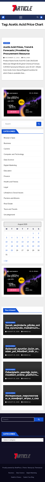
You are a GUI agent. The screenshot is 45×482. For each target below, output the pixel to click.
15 (33, 242)
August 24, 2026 (13, 402)
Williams (26, 57)
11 (12, 242)
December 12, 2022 (12, 57)
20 (22, 246)
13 (22, 242)
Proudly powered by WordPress (12, 467)
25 (12, 250)
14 (28, 242)
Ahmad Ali (27, 331)
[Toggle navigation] (21, 17)
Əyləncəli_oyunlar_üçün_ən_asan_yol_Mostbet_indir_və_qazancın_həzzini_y (22, 351)
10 (6, 242)
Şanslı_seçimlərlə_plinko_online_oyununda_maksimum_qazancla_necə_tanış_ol (22, 328)
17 (6, 246)
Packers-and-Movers (12, 198)
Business (6, 43)
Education (8, 171)
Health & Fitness (16, 477)
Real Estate (8, 204)
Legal (6, 187)
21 (28, 246)
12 (17, 242)
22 (33, 246)
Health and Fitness (11, 182)
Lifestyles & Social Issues (13, 193)
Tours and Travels (10, 209)
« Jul (5, 261)
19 (17, 246)
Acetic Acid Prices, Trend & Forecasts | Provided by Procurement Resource (18, 50)
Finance (7, 176)
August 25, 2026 (13, 331)
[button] (37, 17)
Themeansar (38, 467)
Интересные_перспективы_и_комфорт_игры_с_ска (22, 397)
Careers (7, 149)
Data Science (9, 160)
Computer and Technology (14, 154)
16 (38, 242)
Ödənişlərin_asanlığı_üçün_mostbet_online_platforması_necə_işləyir (22, 375)
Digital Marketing (10, 165)
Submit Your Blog (28, 477)
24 (6, 250)
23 (38, 246)
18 (12, 246)
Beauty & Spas (9, 138)
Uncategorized (9, 215)
